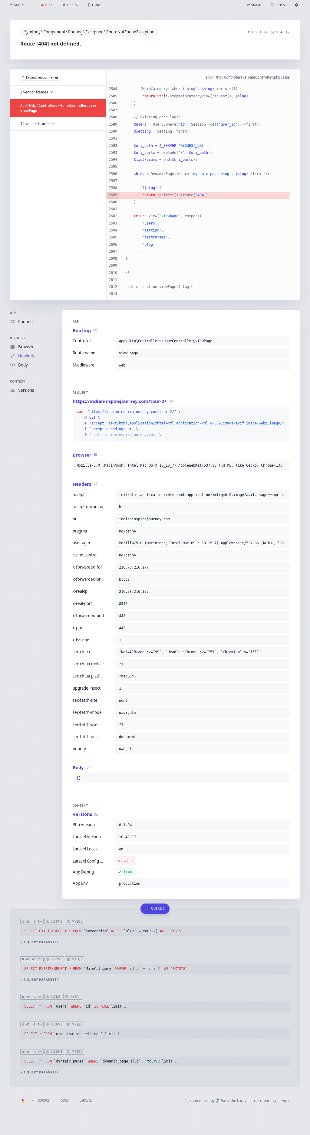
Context (17, 381)
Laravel (86, 1100)
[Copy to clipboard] (284, 341)
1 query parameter (41, 942)
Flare (224, 1100)
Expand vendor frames (42, 77)
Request (17, 338)
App (13, 313)
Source (44, 1100)
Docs (64, 1100)
